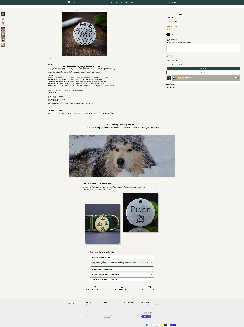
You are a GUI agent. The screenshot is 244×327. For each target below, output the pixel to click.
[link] (76, 303)
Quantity (168, 54)
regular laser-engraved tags (125, 261)
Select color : (171, 26)
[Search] (170, 2)
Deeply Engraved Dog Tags (79, 68)
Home (69, 9)
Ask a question (171, 84)
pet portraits (66, 103)
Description (55, 58)
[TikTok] (148, 313)
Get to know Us (124, 2)
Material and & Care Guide (66, 58)
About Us (106, 304)
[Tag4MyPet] (72, 2)
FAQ (87, 306)
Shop (112, 2)
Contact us (88, 304)
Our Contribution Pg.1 (108, 306)
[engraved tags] (84, 34)
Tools (132, 2)
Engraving (53, 77)
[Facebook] (167, 87)
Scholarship (106, 313)
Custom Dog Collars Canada (104, 189)
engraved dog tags (79, 81)
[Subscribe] (175, 308)
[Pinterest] (174, 87)
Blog (117, 2)
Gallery (49, 58)
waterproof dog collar (63, 72)
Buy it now (203, 72)
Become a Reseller (108, 315)
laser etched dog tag (126, 187)
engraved (72, 77)
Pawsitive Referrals (127, 304)
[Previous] (8, 34)
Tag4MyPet (77, 324)
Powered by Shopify (84, 324)
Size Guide (88, 315)
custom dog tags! (79, 90)
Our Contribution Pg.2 (108, 309)
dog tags (90, 127)
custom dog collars (70, 90)
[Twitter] (171, 87)
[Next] (160, 34)
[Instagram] (144, 313)
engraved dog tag (67, 71)
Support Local (107, 311)
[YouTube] (151, 313)
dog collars (83, 72)
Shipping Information (90, 311)
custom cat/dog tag (89, 186)
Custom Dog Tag (70, 85)
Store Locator (107, 317)
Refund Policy (89, 313)
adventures (97, 72)
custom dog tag (70, 69)
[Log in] (172, 2)
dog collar (55, 90)
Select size (169, 32)
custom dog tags (105, 68)
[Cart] (175, 2)
